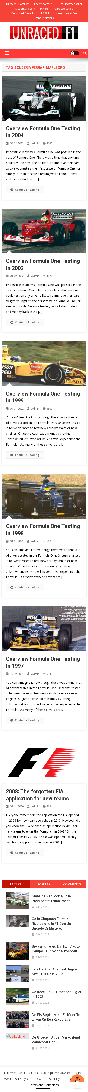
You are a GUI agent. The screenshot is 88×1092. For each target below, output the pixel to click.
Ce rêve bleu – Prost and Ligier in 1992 (56, 994)
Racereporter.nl (43, 4)
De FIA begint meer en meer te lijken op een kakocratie (56, 1017)
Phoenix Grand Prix (65, 13)
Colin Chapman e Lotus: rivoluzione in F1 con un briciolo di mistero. (51, 923)
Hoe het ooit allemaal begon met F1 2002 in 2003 (54, 971)
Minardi (44, 9)
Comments (72, 884)
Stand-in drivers (44, 18)
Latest (15, 884)
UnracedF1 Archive (17, 4)
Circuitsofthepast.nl (70, 4)
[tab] (16, 884)
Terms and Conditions (44, 1085)
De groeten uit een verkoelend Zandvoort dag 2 (56, 1039)
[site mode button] (74, 53)
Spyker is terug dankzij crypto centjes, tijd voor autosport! (56, 948)
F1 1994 (44, 13)
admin (35, 143)
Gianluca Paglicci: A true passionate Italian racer (51, 898)
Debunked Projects (22, 13)
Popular (44, 884)
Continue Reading (27, 190)
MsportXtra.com (25, 9)
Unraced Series (63, 9)
